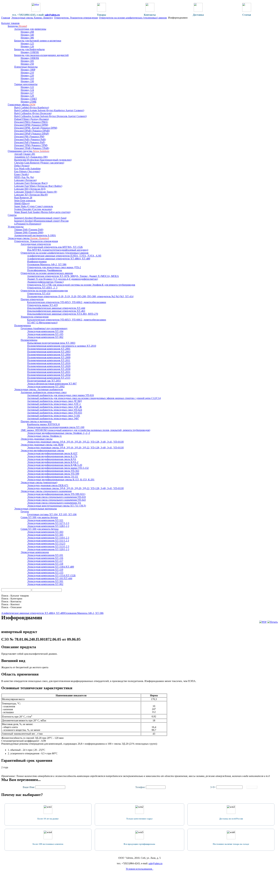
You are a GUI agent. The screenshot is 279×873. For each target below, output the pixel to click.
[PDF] (263, 622)
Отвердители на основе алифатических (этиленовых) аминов (133, 17)
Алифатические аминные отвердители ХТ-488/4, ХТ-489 (32, 613)
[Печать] (272, 622)
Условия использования (139, 869)
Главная (5, 17)
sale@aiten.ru (52, 14)
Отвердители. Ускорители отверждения (76, 17)
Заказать (251, 787)
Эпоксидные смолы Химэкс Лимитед (32, 17)
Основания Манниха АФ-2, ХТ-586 (83, 613)
